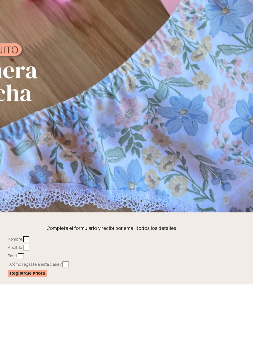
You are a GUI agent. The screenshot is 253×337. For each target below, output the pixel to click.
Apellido (15, 247)
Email (13, 256)
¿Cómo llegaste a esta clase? (35, 264)
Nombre (15, 239)
